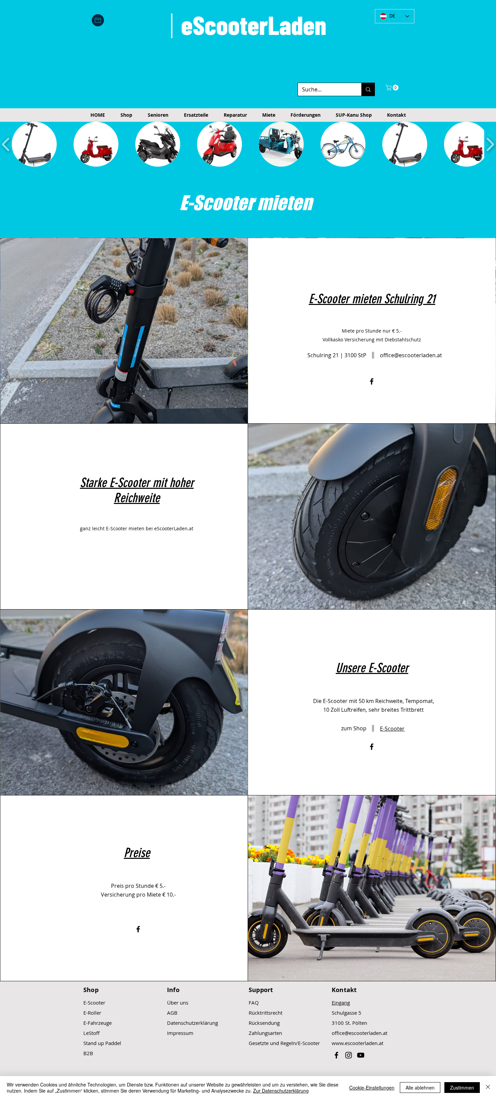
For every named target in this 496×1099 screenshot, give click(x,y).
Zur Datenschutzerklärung (281, 1090)
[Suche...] (368, 89)
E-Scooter (94, 1002)
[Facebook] (371, 381)
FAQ (254, 1002)
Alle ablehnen (420, 1087)
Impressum (180, 1033)
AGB (172, 1012)
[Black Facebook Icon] (336, 1055)
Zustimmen (462, 1087)
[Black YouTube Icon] (360, 1055)
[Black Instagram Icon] (348, 1055)
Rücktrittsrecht (265, 1012)
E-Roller (92, 1012)
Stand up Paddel (102, 1043)
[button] (393, 87)
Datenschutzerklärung (192, 1022)
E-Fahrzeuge (97, 1022)
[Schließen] (488, 1087)
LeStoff (91, 1033)
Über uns (177, 1002)
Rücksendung (264, 1022)
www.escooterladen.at (357, 1043)
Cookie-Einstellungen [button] (371, 1087)
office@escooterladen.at (359, 1033)
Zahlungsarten (265, 1033)
